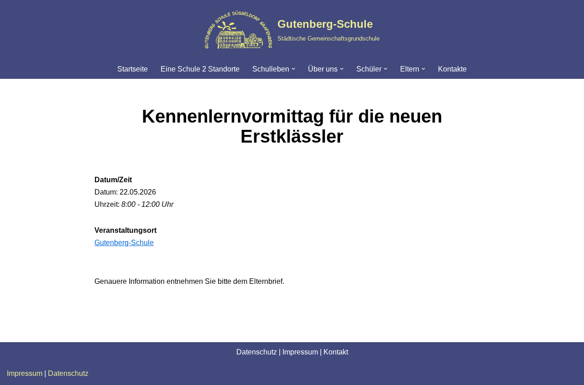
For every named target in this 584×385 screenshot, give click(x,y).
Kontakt (335, 352)
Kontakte (452, 69)
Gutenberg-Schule (124, 242)
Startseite (132, 69)
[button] (293, 69)
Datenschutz (256, 352)
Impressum (300, 352)
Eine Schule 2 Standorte (200, 69)
